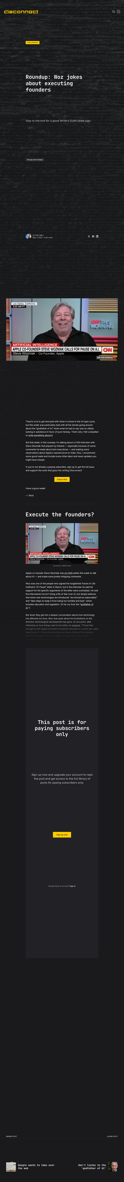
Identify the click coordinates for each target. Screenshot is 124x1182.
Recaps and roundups (35, 160)
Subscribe (62, 479)
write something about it (40, 435)
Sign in (73, 886)
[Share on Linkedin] (96, 236)
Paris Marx (39, 235)
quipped (76, 625)
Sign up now (62, 834)
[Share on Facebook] (92, 236)
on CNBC (56, 636)
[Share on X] (88, 236)
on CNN (68, 573)
